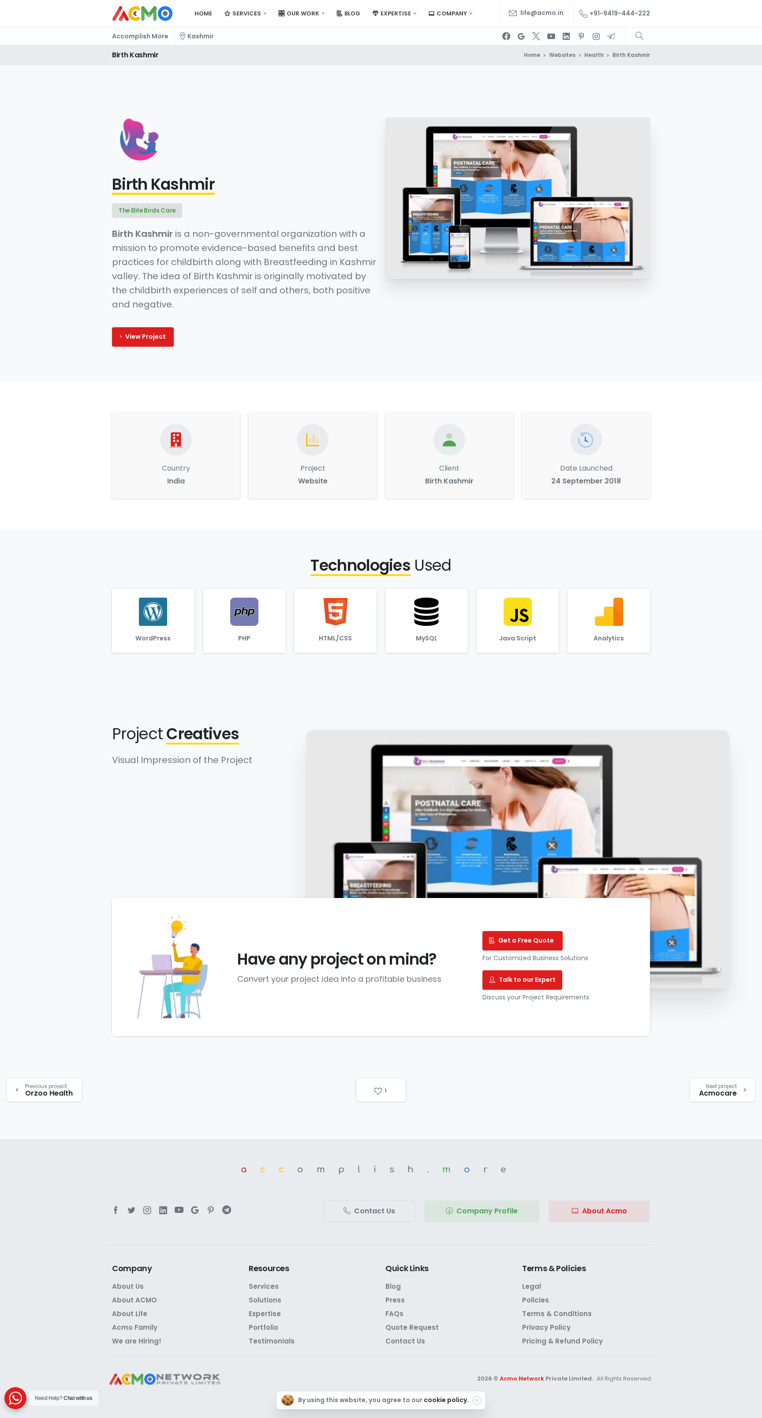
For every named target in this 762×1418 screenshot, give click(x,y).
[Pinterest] (581, 36)
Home (532, 55)
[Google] (521, 36)
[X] (536, 36)
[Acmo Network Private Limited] (165, 1379)
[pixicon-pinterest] (211, 1210)
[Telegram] (611, 36)
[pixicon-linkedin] (163, 1210)
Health (594, 55)
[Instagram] (596, 36)
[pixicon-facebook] (115, 1210)
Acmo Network (522, 1378)
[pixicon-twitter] (131, 1210)
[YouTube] (551, 36)
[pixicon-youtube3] (179, 1210)
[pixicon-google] (195, 1210)
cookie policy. (446, 1400)
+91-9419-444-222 (620, 13)
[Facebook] (506, 36)
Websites (562, 55)
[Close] (476, 1400)
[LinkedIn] (566, 36)
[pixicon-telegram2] (227, 1210)
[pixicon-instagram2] (147, 1210)
